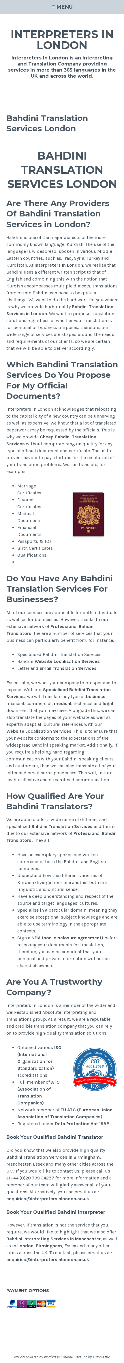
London (25, 1245)
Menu (65, 7)
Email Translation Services (68, 668)
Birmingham (49, 1245)
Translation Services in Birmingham (61, 1157)
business (96, 696)
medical (62, 703)
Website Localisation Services (67, 661)
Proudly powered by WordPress (37, 1357)
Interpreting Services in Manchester (62, 1239)
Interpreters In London (62, 39)
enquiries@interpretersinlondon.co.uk (47, 1198)
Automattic (101, 1357)
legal (108, 703)
